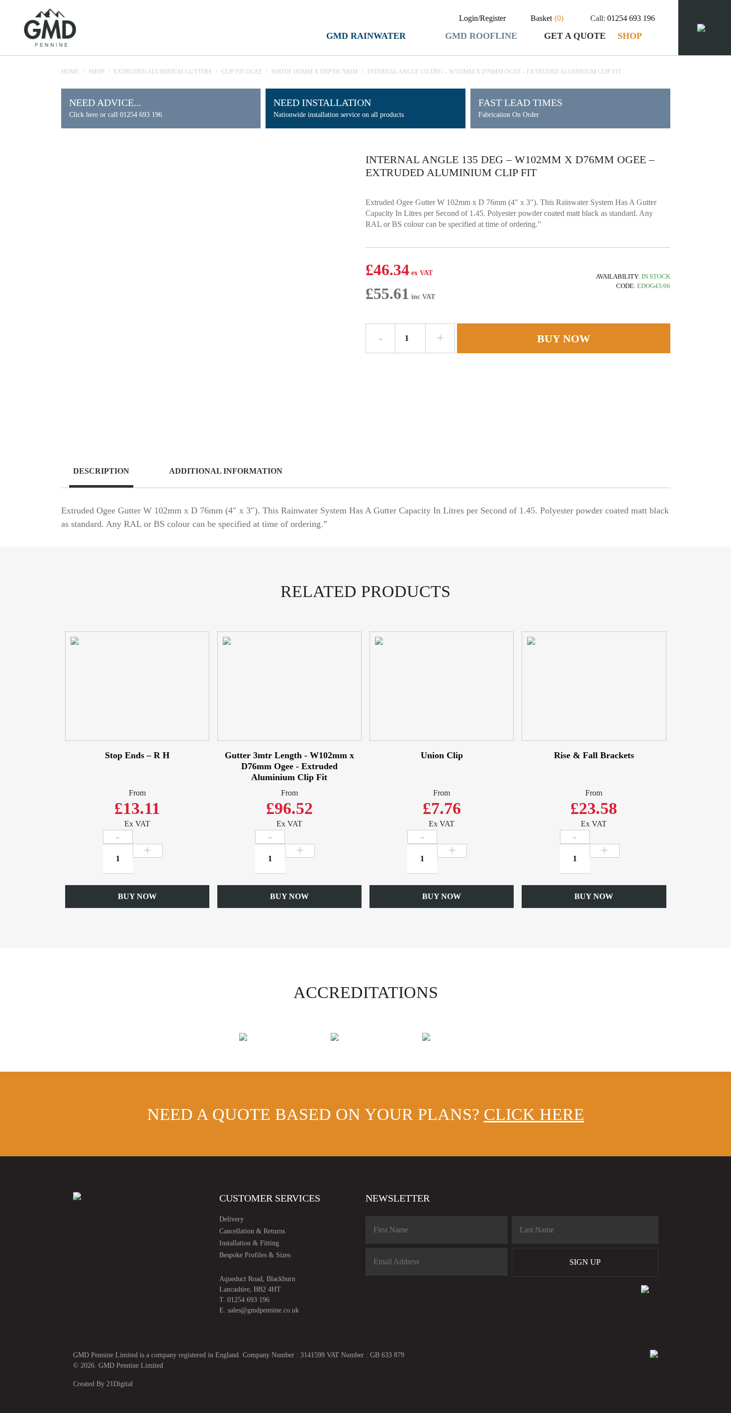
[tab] (109, 472)
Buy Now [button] (137, 896)
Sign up (585, 1262)
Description (101, 471)
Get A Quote (575, 36)
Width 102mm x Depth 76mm (315, 71)
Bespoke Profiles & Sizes (254, 1255)
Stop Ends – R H (137, 755)
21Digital (119, 1384)
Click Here (534, 1114)
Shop (630, 36)
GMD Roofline (481, 36)
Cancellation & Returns (252, 1231)
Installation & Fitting (249, 1243)
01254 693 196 (631, 18)
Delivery (231, 1219)
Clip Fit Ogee (241, 71)
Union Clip (442, 755)
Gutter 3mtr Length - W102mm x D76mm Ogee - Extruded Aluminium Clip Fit (289, 766)
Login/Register (482, 18)
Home (70, 71)
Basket (547, 18)
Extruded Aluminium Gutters (163, 71)
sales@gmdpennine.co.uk (263, 1310)
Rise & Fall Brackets (594, 755)
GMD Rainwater (366, 36)
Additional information (225, 471)
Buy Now (563, 338)
